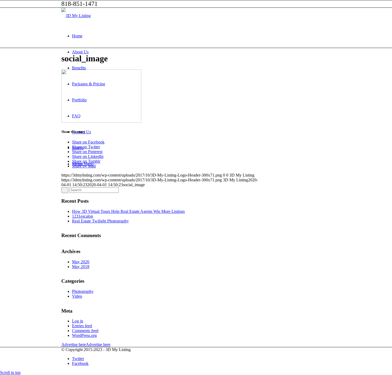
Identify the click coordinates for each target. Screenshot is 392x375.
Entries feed (82, 326)
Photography (83, 291)
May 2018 (80, 266)
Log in (77, 321)
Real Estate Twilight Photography (100, 221)
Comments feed (85, 330)
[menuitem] (201, 36)
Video (77, 296)
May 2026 (80, 262)
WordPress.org (84, 335)
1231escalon (82, 216)
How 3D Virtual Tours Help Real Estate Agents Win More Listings (128, 211)
